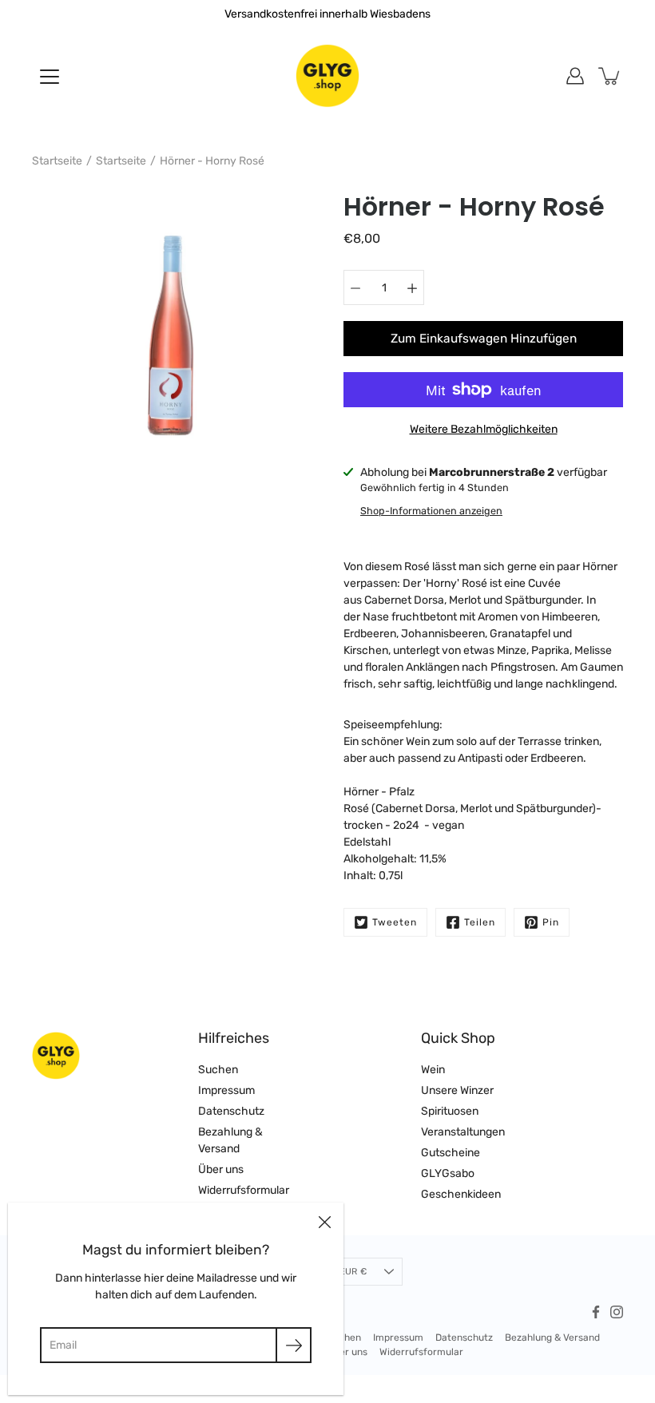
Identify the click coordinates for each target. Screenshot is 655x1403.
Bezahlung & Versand (552, 1337)
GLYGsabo (447, 1173)
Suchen (218, 1069)
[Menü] (49, 76)
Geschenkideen (461, 1194)
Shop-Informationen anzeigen (431, 511)
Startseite (57, 161)
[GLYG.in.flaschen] (327, 76)
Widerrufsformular (243, 1190)
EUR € (353, 1271)
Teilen (479, 922)
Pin (550, 922)
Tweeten (394, 922)
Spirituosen (449, 1111)
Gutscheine (450, 1152)
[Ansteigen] (412, 287)
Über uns (221, 1169)
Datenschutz (231, 1111)
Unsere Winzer (457, 1090)
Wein (433, 1069)
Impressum (226, 1090)
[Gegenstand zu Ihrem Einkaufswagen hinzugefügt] (610, 76)
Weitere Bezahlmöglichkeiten (484, 429)
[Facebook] (596, 1312)
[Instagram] (616, 1312)
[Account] (575, 76)
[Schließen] (324, 1222)
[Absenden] (294, 1345)
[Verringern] (355, 287)
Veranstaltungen (463, 1132)
